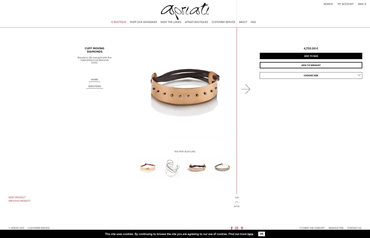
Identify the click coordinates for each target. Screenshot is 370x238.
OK (261, 233)
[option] (185, 89)
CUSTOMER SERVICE (223, 22)
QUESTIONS (94, 86)
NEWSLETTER (336, 228)
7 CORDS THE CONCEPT (312, 228)
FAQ (253, 22)
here (250, 234)
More (147, 167)
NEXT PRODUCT (17, 197)
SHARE (94, 80)
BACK (237, 206)
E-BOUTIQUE (118, 22)
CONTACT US (354, 228)
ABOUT (243, 22)
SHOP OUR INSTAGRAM (143, 22)
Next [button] (245, 89)
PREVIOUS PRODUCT (19, 201)
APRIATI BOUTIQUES (196, 22)
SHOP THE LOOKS (171, 22)
